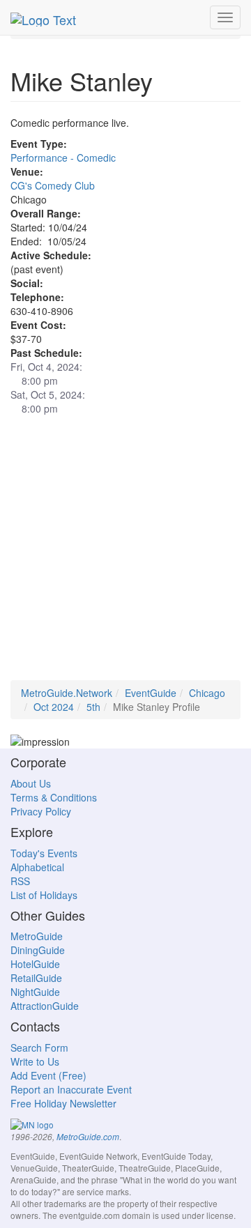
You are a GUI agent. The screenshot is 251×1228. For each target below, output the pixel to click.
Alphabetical (37, 867)
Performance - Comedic (63, 157)
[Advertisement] (125, 554)
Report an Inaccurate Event (71, 1089)
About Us (30, 783)
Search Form (39, 1047)
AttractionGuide (44, 1006)
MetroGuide (36, 936)
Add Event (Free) (48, 1075)
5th (93, 707)
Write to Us (34, 1061)
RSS (20, 881)
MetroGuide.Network (66, 693)
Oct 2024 (53, 707)
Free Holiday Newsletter (63, 1103)
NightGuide (35, 992)
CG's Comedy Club (52, 185)
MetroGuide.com (87, 1136)
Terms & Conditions (53, 797)
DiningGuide (37, 950)
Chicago (207, 693)
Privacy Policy (40, 811)
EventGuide (150, 693)
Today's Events (43, 853)
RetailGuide (36, 978)
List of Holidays (43, 895)
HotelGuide (35, 964)
